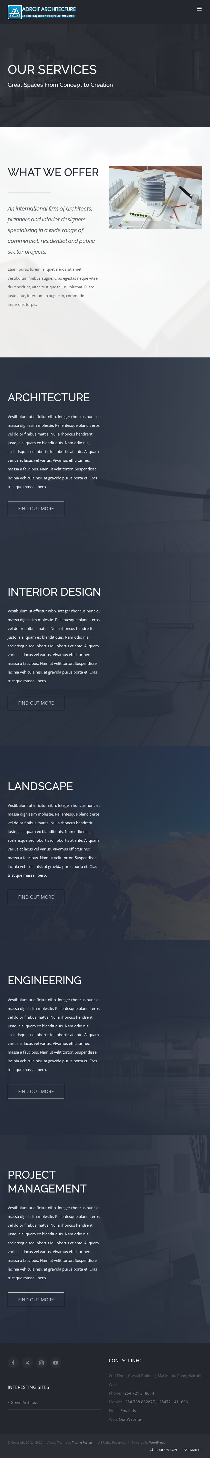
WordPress (157, 1442)
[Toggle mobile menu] (199, 8)
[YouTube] (55, 1362)
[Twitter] (27, 1362)
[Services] (105, 75)
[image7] (155, 167)
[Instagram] (41, 1362)
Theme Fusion (82, 1442)
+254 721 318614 (138, 1393)
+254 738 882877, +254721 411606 (155, 1401)
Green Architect (24, 1402)
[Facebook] (13, 1362)
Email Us (128, 1410)
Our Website (130, 1419)
